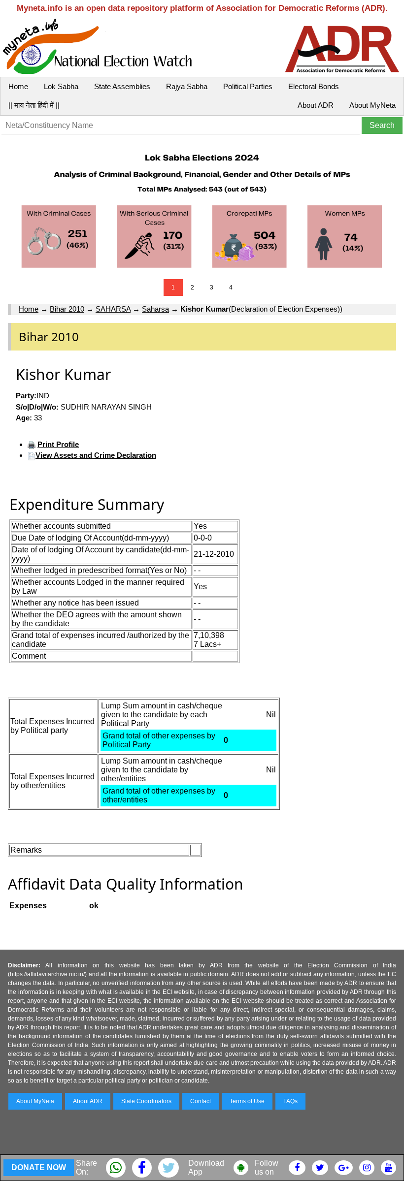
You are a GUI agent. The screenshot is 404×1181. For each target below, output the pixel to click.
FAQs (290, 1101)
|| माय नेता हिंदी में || (34, 105)
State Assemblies (122, 86)
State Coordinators (146, 1101)
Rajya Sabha (186, 86)
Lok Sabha (61, 86)
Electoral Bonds (313, 86)
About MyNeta (372, 105)
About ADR (316, 105)
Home (18, 86)
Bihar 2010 (67, 309)
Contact (200, 1101)
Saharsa (155, 309)
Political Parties (247, 86)
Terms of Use (247, 1101)
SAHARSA (113, 309)
